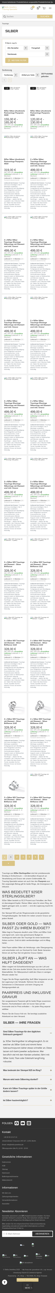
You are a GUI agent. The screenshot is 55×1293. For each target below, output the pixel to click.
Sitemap (5, 1169)
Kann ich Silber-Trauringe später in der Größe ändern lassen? (25, 1089)
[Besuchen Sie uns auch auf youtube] (23, 1123)
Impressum (6, 1173)
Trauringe (5, 23)
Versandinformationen (9, 1200)
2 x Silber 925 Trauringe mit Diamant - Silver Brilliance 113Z (40, 643)
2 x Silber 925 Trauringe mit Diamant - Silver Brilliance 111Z (40, 564)
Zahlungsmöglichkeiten (10, 1196)
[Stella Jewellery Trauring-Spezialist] (11, 8)
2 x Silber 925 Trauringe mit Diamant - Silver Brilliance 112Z (14, 643)
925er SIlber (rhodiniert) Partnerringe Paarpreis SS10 (14, 161)
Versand (49, 1269)
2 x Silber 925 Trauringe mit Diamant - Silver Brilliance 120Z (40, 799)
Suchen (44, 16)
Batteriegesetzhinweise (10, 1176)
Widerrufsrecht (7, 1180)
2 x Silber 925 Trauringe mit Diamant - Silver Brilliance (14, 564)
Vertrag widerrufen (27, 1280)
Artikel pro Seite (28, 75)
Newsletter (5, 1204)
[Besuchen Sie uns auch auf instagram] (29, 1123)
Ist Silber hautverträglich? (15, 1100)
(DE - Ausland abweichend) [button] (14, 179)
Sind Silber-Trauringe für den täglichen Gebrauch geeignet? (22, 1033)
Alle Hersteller (13, 48)
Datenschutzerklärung (37, 1224)
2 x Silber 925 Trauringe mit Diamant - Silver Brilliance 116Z (14, 799)
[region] (27, 23)
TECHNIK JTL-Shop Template (36, 1276)
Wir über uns (6, 1193)
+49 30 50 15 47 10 (10, 1137)
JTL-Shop (20, 1276)
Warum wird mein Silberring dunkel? (20, 1079)
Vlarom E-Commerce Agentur (31, 1273)
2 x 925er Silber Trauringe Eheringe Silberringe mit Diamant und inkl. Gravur (40, 162)
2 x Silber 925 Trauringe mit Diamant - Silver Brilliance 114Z (14, 721)
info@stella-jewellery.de (15, 1145)
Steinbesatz (12, 54)
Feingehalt (36, 48)
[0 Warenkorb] (44, 8)
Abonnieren (42, 1234)
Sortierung (8, 75)
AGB (3, 1166)
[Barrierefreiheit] (4, 1282)
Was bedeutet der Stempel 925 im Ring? (22, 1070)
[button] (4, 80)
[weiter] (8, 863)
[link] (27, 52)
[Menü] (50, 8)
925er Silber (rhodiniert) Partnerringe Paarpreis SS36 (40, 113)
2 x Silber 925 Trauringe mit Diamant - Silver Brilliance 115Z (40, 721)
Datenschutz (6, 1162)
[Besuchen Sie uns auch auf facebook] (17, 1123)
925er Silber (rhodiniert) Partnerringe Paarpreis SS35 (14, 113)
